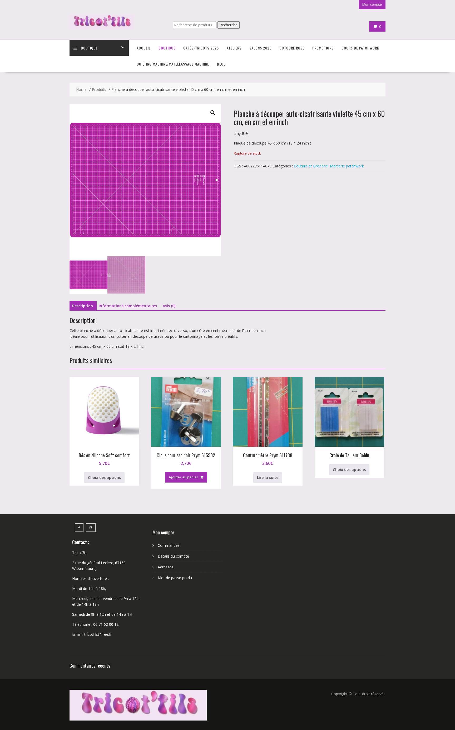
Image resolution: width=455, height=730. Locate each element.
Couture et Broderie (311, 165)
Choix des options (104, 477)
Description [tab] (82, 305)
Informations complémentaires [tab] (128, 305)
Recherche (229, 24)
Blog (221, 64)
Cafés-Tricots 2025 (201, 48)
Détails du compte (173, 556)
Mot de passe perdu (175, 577)
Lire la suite (267, 477)
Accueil (144, 48)
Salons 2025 (260, 48)
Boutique (89, 48)
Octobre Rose (291, 48)
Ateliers (234, 48)
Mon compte (372, 4)
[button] (212, 112)
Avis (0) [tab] (169, 305)
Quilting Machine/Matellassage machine (173, 64)
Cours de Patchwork (360, 48)
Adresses (165, 566)
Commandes (169, 545)
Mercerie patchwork (347, 165)
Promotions (323, 48)
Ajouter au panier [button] (183, 477)
